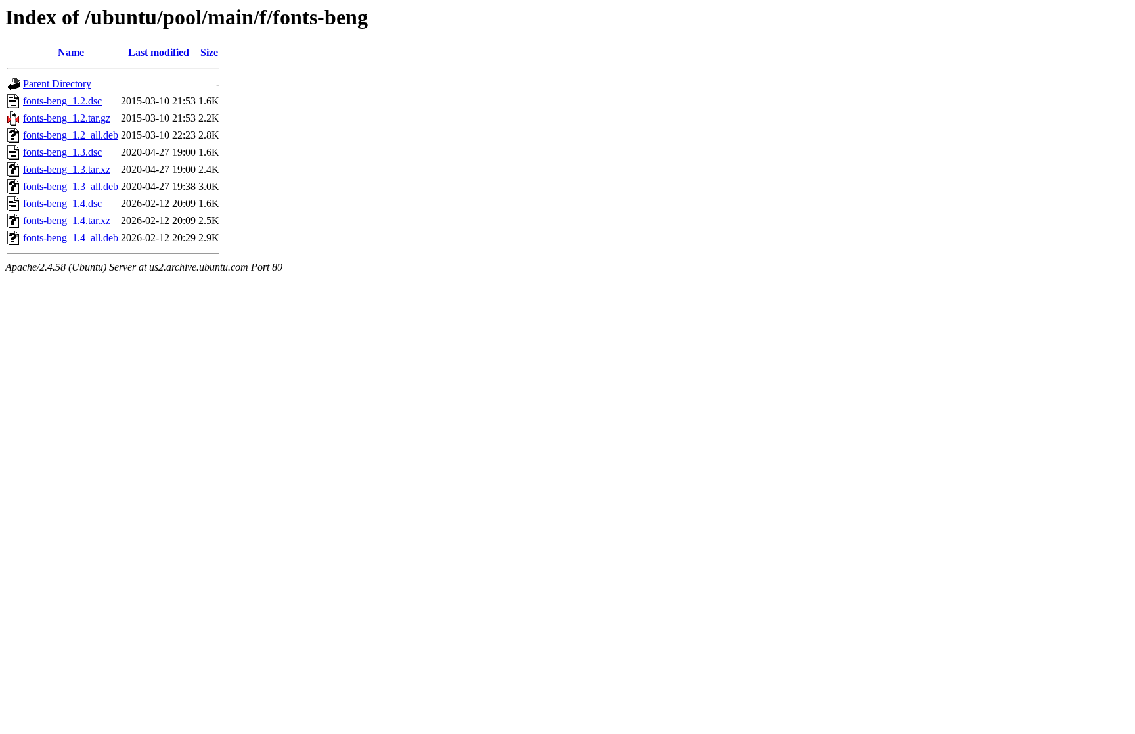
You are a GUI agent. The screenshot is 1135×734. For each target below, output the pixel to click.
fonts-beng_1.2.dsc (62, 100)
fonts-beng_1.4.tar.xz (66, 220)
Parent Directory (57, 83)
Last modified (158, 52)
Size (209, 52)
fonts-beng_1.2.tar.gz (66, 118)
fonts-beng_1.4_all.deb (70, 237)
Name (71, 52)
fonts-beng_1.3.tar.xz (66, 169)
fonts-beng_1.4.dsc (62, 203)
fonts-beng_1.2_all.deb (70, 135)
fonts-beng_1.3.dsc (62, 152)
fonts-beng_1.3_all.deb (70, 186)
